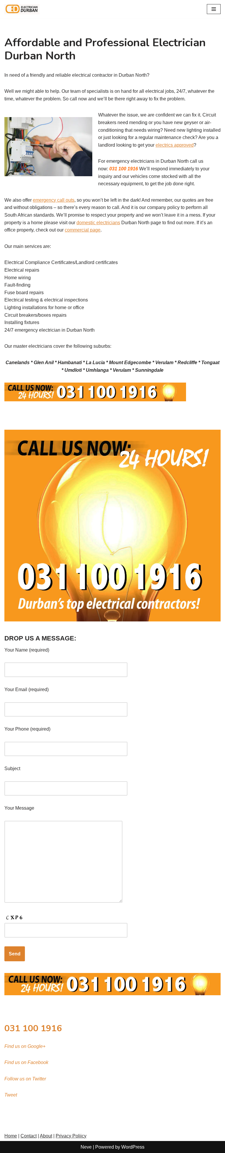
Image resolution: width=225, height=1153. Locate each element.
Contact (29, 1135)
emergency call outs (53, 200)
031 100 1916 (33, 1028)
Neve (86, 1147)
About (46, 1135)
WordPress (132, 1147)
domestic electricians (98, 222)
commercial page (82, 229)
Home (10, 1135)
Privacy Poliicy (71, 1135)
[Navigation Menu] (214, 9)
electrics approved (175, 145)
